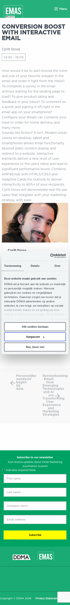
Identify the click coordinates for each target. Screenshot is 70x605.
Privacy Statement (47, 598)
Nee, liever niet (35, 346)
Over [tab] (57, 265)
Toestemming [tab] (12, 265)
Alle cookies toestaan (35, 326)
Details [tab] (35, 265)
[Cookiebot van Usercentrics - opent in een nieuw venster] (50, 255)
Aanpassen (33, 336)
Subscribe (35, 535)
